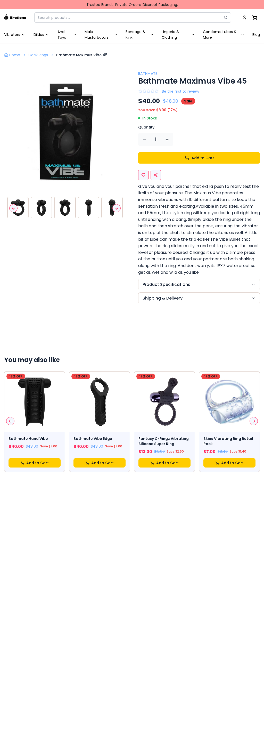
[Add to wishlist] (143, 175)
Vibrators (12, 34)
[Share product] (156, 175)
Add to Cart (203, 157)
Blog (256, 34)
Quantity (146, 127)
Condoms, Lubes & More (220, 34)
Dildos (39, 34)
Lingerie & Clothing (170, 34)
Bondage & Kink (135, 34)
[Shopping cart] (255, 17)
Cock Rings (38, 55)
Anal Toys (61, 34)
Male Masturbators (97, 34)
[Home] (15, 17)
